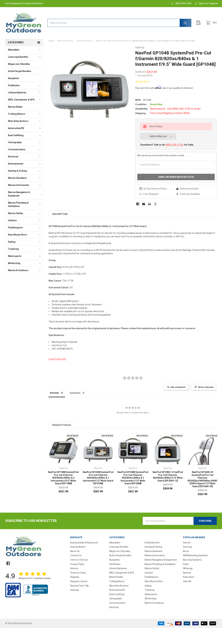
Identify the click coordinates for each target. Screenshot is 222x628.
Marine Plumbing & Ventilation (18, 204)
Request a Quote (78, 581)
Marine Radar (15, 107)
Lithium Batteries (17, 92)
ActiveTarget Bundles (19, 71)
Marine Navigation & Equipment (19, 194)
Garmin (186, 542)
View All (187, 581)
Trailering (13, 249)
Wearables (13, 49)
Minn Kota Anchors (18, 121)
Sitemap (74, 590)
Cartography (15, 142)
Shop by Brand (77, 547)
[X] (155, 203)
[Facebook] (137, 203)
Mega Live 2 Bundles (19, 64)
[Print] (149, 203)
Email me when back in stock (176, 177)
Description (59, 214)
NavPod (187, 572)
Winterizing (14, 263)
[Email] (143, 203)
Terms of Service (79, 559)
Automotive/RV (16, 128)
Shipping (74, 577)
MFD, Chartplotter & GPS (21, 99)
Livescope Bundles (18, 57)
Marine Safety (15, 213)
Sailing (11, 242)
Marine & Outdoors (18, 270)
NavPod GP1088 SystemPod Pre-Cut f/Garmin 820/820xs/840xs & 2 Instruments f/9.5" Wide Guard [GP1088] (63, 478)
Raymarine (188, 577)
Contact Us (75, 555)
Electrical (13, 156)
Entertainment (15, 163)
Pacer (186, 564)
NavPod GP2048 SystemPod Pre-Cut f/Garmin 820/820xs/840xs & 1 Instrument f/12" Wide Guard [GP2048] (98, 478)
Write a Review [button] (206, 387)
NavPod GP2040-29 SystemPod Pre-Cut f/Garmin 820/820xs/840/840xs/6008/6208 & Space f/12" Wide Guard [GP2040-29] (202, 479)
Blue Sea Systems (192, 559)
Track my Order (78, 572)
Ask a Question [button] (177, 387)
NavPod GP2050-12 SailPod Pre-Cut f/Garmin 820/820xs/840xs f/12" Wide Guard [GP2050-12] (168, 476)
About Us (75, 551)
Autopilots (13, 78)
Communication (16, 149)
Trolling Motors (16, 114)
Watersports (14, 256)
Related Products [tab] (61, 425)
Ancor (186, 551)
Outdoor (12, 220)
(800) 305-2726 (174, 144)
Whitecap (188, 568)
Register (213, 3)
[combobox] (119, 23)
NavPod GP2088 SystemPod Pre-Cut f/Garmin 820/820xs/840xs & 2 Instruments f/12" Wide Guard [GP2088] (133, 478)
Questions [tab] (75, 392)
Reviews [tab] (54, 392)
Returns (74, 568)
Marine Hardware (17, 178)
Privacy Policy (77, 564)
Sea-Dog (187, 547)
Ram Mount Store (17, 234)
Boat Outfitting (16, 135)
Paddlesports (15, 227)
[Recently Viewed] (199, 23)
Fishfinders (14, 85)
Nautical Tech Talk (79, 585)
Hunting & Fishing (17, 171)
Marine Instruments (18, 185)
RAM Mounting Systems (195, 555)
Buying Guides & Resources (84, 542)
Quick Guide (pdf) (57, 359)
